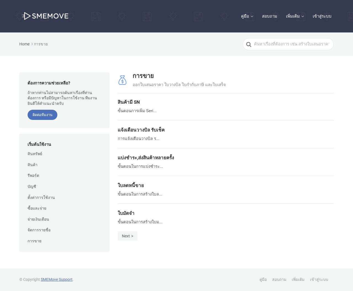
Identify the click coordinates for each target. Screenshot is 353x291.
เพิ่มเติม (293, 16)
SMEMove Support (57, 279)
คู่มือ (245, 16)
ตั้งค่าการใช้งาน (41, 197)
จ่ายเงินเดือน (38, 219)
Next (126, 236)
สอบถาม (269, 16)
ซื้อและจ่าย (37, 208)
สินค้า (33, 165)
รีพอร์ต (33, 175)
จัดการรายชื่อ (39, 230)
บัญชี (32, 186)
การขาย (34, 241)
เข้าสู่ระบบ (322, 16)
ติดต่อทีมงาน (42, 115)
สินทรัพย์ (35, 154)
